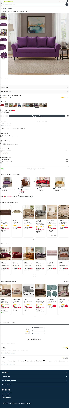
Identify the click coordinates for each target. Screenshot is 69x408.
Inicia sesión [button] (62, 1)
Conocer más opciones (4, 152)
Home (2, 11)
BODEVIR (2, 95)
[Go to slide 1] (33, 239)
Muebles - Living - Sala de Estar (11, 11)
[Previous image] (10, 44)
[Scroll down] (3, 58)
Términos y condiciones (7, 393)
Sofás (28, 11)
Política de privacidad (6, 397)
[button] (34, 5)
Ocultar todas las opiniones (34, 339)
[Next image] (67, 44)
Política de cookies (6, 395)
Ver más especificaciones (6, 125)
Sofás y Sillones (23, 11)
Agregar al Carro (37, 116)
